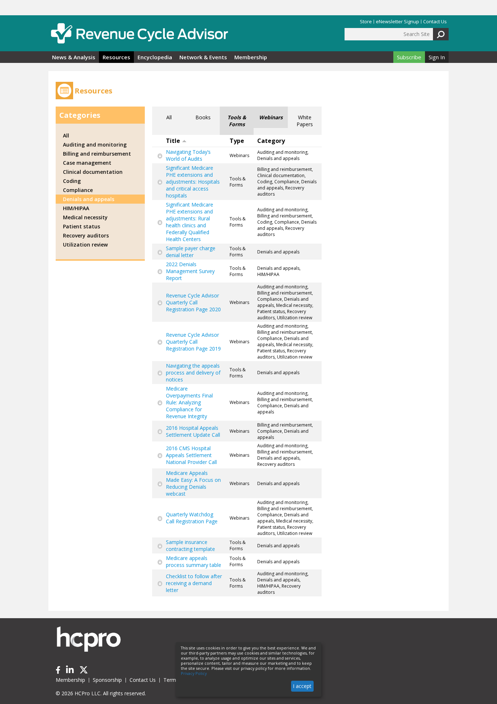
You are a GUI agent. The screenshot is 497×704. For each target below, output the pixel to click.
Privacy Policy (194, 673)
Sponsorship (107, 679)
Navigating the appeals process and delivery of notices (193, 372)
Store (366, 22)
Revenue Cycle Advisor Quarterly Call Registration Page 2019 (193, 341)
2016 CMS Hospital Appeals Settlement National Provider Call (191, 455)
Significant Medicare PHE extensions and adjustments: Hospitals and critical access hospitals (193, 181)
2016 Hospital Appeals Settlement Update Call (193, 431)
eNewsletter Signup (397, 22)
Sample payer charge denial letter (190, 252)
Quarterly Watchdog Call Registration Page (192, 518)
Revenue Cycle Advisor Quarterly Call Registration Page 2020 (193, 302)
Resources (116, 57)
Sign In (437, 57)
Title (173, 141)
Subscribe (409, 57)
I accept (302, 686)
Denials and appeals (88, 199)
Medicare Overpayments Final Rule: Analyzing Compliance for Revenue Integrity (189, 402)
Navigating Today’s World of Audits (188, 155)
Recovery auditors (86, 235)
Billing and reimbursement (97, 153)
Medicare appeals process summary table (193, 561)
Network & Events (203, 57)
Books (203, 117)
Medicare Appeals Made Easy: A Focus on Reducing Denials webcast (193, 483)
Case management (87, 162)
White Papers (305, 121)
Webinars (271, 117)
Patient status (81, 226)
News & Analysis (73, 57)
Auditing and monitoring (95, 144)
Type (237, 141)
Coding (72, 180)
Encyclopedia (155, 57)
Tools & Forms (236, 121)
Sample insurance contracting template (190, 545)
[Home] (139, 33)
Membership (250, 57)
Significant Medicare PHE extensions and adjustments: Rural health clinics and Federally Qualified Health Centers (189, 222)
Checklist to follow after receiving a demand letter (194, 583)
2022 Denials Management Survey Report (190, 271)
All (169, 117)
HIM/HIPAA (76, 208)
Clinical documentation (93, 171)
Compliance (78, 190)
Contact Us (435, 22)
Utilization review (85, 244)
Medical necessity (85, 217)
